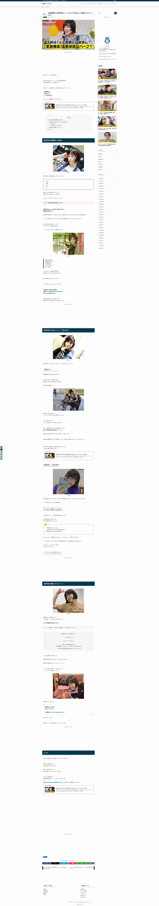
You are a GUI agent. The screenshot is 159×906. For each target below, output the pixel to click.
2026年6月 (101, 183)
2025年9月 (101, 206)
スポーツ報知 (83, 890)
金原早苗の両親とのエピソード (56, 127)
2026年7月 (101, 181)
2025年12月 (101, 199)
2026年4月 (101, 188)
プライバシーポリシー (73, 902)
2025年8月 (101, 209)
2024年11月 (101, 232)
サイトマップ (87, 902)
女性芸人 (45, 17)
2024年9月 (101, 237)
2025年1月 (101, 227)
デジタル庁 (82, 897)
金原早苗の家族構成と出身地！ (56, 119)
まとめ (50, 129)
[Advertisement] (68, 61)
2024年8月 (101, 240)
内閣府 (44, 889)
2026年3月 (101, 191)
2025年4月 (101, 219)
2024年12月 (101, 230)
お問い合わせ (81, 902)
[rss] (114, 0)
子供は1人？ (53, 123)
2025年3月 (101, 222)
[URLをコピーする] (90, 863)
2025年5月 (101, 217)
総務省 (44, 894)
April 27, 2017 (78, 648)
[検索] (116, 0)
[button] (46, 863)
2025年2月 (101, 224)
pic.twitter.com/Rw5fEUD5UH (75, 646)
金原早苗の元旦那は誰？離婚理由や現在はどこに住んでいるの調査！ (58, 782)
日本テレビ (82, 895)
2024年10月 (101, 235)
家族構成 (101, 159)
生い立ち (101, 164)
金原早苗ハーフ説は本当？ (56, 125)
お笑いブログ (46, 3)
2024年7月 (101, 243)
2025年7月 (101, 212)
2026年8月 (101, 178)
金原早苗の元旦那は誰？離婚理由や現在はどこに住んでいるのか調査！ (71, 105)
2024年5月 (101, 248)
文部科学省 (45, 890)
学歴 (100, 156)
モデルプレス (83, 892)
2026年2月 (101, 193)
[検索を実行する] (115, 13)
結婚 (100, 169)
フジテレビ (82, 894)
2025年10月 (101, 204)
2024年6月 (101, 245)
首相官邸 (45, 892)
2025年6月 (101, 214)
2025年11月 (101, 201)
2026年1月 (101, 196)
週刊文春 (82, 889)
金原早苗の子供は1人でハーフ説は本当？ (58, 122)
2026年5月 (101, 186)
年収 (100, 161)
